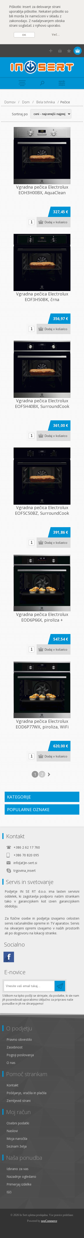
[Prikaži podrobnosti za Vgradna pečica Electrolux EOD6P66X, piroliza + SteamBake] (42, 583)
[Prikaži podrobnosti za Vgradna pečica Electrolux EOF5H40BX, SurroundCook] (42, 369)
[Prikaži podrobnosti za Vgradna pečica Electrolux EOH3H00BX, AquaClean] (42, 155)
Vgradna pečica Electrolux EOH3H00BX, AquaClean (42, 189)
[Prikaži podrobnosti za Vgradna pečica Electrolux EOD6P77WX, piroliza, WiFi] (42, 689)
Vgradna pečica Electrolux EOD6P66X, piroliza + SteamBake (42, 620)
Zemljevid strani (19, 1100)
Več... (56, 35)
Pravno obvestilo (19, 1039)
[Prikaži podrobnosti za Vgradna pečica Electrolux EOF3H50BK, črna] (42, 262)
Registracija (51, 51)
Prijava (60, 51)
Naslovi (12, 1131)
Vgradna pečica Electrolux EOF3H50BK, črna (42, 296)
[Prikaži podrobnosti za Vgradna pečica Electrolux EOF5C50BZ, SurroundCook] (42, 476)
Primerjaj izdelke (19, 1184)
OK (24, 35)
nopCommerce (49, 1221)
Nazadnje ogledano (21, 1176)
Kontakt (12, 1085)
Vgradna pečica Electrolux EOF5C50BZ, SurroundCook (42, 510)
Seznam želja (17, 1146)
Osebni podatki (18, 1123)
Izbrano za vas (17, 1169)
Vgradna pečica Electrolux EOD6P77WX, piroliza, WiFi (42, 724)
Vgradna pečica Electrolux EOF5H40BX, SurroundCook (42, 403)
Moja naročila (17, 1138)
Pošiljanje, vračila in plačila (26, 1093)
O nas (11, 1062)
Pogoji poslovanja (20, 1055)
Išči (9, 1192)
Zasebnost (15, 1047)
